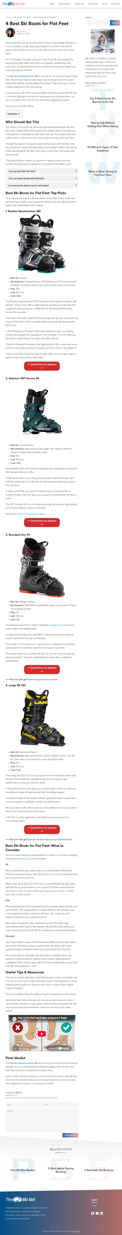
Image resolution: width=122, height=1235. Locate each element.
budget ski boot (57, 625)
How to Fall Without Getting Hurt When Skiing (102, 124)
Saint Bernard (47, 839)
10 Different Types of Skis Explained (102, 149)
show (20, 113)
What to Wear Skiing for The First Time (102, 173)
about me (102, 76)
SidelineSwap (65, 839)
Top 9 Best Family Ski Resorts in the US (103, 100)
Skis (55, 679)
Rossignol (38, 679)
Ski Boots (28, 17)
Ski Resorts (93, 4)
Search (89, 17)
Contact (94, 1205)
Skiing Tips (79, 4)
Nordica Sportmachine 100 (24, 76)
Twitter (101, 1213)
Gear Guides (64, 4)
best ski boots (27, 858)
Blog (104, 4)
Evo (48, 679)
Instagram (97, 1213)
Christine (22, 31)
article (13, 994)
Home (52, 4)
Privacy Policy (75, 1231)
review (28, 775)
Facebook (92, 1213)
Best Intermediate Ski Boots (32, 514)
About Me (115, 4)
